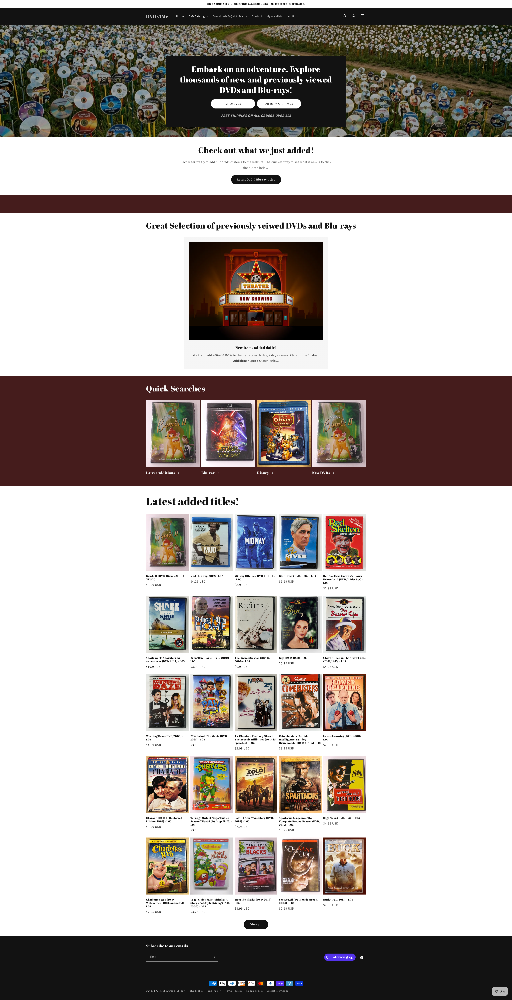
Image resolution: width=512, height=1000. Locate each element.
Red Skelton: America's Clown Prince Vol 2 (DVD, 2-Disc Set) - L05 (343, 579)
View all (256, 924)
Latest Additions (160, 472)
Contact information (277, 990)
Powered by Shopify (174, 990)
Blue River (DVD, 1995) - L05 (297, 576)
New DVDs (321, 472)
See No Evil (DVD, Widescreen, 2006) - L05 (298, 901)
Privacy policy (214, 990)
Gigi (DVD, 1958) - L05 (293, 658)
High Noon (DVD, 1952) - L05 (341, 818)
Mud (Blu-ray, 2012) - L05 (206, 576)
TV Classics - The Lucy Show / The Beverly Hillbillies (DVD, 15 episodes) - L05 (255, 739)
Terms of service (234, 990)
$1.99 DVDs (233, 103)
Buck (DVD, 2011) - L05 (338, 899)
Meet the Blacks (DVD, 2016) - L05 (254, 901)
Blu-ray (208, 472)
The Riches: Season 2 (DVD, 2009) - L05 (252, 659)
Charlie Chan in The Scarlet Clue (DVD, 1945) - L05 (344, 659)
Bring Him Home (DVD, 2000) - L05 (210, 659)
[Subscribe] (213, 957)
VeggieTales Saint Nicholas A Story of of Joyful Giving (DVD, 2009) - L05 (210, 903)
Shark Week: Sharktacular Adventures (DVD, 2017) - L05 (165, 659)
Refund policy (196, 990)
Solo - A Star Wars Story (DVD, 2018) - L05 (254, 819)
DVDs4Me (159, 990)
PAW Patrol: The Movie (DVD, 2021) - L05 (209, 737)
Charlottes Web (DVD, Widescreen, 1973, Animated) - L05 (166, 903)
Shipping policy (254, 990)
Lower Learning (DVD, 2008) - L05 (343, 737)
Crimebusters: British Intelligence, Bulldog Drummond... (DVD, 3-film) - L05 (300, 739)
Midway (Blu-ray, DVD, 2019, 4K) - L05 (256, 577)
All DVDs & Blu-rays (279, 103)
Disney (263, 472)
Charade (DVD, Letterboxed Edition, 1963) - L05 (164, 819)
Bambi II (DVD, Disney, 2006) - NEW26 (166, 577)
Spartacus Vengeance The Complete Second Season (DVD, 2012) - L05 (299, 821)
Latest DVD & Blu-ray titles (256, 179)
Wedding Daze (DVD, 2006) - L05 (164, 737)
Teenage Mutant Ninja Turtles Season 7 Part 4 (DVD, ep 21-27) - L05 (211, 821)
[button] (198, 16)
